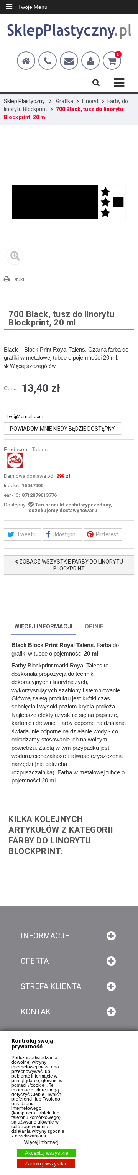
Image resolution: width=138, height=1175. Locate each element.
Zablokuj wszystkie (46, 1164)
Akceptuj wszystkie (46, 1153)
